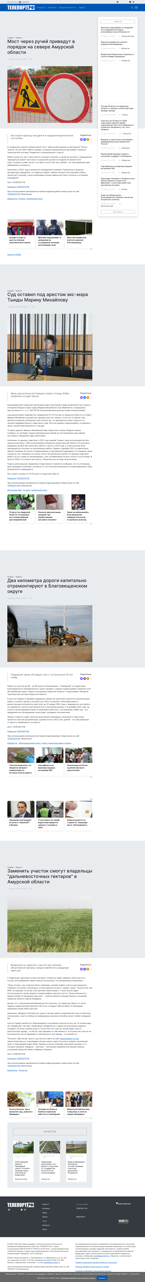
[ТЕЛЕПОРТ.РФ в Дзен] (130, 2)
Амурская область (67, 7)
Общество (12, 199)
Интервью (46, 1208)
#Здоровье (126, 148)
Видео (44, 1213)
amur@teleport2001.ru (51, 1262)
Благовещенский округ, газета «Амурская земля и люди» (45, 743)
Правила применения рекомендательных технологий (96, 1262)
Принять (102, 1278)
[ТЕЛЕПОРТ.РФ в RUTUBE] (133, 2)
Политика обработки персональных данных (92, 1267)
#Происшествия (21, 1179)
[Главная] (21, 7)
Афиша (82, 7)
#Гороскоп (127, 134)
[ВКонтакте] (84, 139)
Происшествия (15, 490)
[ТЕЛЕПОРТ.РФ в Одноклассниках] (126, 2)
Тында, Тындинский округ (31, 199)
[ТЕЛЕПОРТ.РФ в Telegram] (120, 2)
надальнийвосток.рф (69, 1038)
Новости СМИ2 (14, 254)
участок (23, 1070)
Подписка (46, 1225)
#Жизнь (125, 115)
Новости (41, 7)
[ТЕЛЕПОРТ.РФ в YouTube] (137, 2)
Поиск (44, 1229)
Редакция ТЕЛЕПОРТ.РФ (18, 187)
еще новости (118, 212)
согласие (41, 1274)
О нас (44, 1221)
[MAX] (81, 139)
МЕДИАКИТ (80, 1217)
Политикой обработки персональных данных (78, 1278)
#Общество (45, 1179)
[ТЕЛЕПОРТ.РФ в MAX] (117, 2)
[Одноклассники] (87, 139)
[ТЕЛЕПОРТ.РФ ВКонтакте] (123, 2)
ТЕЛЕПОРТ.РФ (13, 194)
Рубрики (52, 7)
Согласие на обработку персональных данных (93, 1271)
